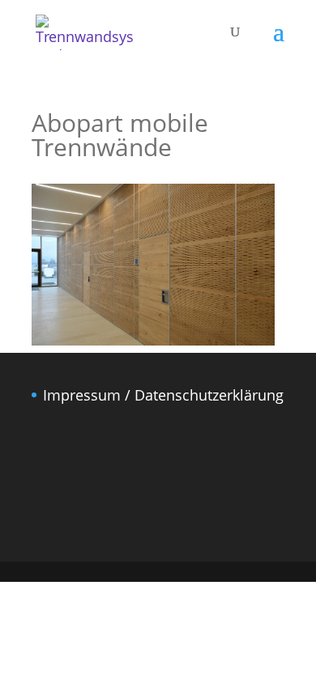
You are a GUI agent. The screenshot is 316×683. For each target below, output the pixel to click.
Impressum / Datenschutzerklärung (163, 395)
